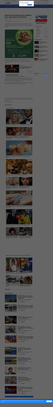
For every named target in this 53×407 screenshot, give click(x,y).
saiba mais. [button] (2, 401)
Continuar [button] (49, 401)
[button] (45, 401)
